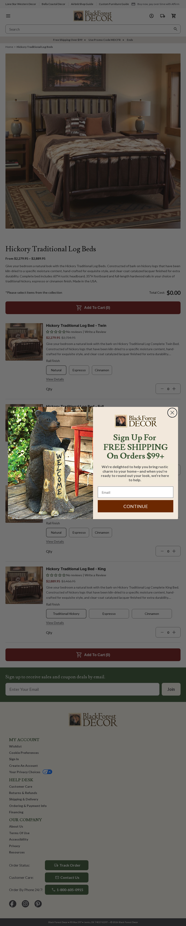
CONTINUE (135, 506)
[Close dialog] (172, 413)
